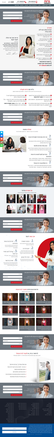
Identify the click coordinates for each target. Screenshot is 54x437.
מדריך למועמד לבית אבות (47, 409)
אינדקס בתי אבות (33, 5)
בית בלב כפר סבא (10, 420)
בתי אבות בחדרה (11, 414)
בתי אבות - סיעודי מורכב (34, 410)
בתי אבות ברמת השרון (10, 409)
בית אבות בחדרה (11, 417)
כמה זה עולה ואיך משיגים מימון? (19, 371)
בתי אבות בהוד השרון (10, 410)
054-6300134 (32, 1)
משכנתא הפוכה (49, 406)
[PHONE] (1, 142)
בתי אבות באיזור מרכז (22, 407)
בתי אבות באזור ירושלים (22, 403)
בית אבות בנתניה (11, 416)
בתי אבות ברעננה (11, 413)
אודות (50, 5)
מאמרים (50, 407)
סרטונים (26, 5)
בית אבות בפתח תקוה (10, 419)
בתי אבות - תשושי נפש (35, 413)
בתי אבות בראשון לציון (10, 404)
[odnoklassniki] (10, 2)
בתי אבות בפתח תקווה (10, 411)
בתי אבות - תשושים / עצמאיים (34, 414)
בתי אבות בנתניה (11, 407)
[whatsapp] (9, 2)
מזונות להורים (49, 404)
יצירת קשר (17, 5)
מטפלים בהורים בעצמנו (48, 410)
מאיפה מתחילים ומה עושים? (19, 369)
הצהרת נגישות (49, 413)
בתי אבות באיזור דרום (22, 404)
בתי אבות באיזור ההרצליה (9, 406)
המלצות (22, 5)
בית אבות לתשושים (35, 406)
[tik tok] (8, 2)
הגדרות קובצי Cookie (31, 434)
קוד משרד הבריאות (48, 414)
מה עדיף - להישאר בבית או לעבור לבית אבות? (16, 367)
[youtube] (12, 2)
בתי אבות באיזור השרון (22, 406)
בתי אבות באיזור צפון (22, 409)
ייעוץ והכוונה (45, 5)
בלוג (40, 5)
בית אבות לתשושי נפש (35, 404)
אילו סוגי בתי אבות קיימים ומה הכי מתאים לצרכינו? (15, 374)
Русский (4, 2)
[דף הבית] (47, 0)
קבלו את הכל (14, 431)
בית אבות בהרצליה (36, 403)
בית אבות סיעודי (36, 407)
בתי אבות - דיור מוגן (35, 409)
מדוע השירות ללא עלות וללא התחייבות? (17, 376)
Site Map (50, 411)
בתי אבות (50, 403)
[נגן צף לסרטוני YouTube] (42, 199)
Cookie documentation (38, 434)
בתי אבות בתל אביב (10, 403)
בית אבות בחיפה (11, 421)
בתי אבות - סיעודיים (35, 411)
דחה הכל (14, 428)
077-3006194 (20, 1)
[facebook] (13, 2)
